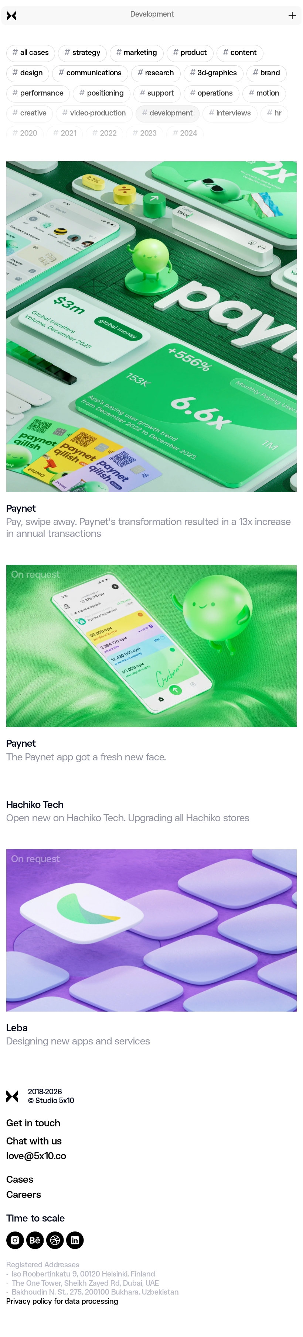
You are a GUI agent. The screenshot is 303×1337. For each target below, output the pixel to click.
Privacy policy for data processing (62, 1302)
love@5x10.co (36, 1156)
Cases (19, 1180)
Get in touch (33, 1123)
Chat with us (34, 1141)
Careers (23, 1195)
